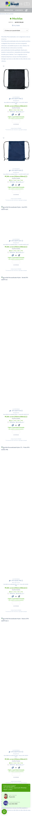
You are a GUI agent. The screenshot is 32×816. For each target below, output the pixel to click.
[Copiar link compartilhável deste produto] (19, 114)
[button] (2, 4)
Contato (19, 10)
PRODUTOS (8, 10)
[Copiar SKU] (10, 98)
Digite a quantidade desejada (16, 117)
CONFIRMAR (16, 124)
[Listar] (3, 66)
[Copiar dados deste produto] (12, 114)
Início (11, 22)
